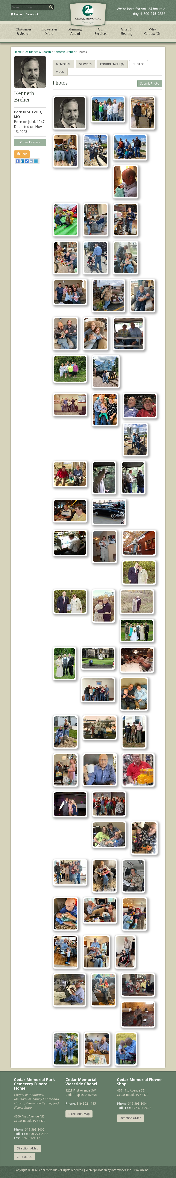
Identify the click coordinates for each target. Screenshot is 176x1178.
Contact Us (24, 1157)
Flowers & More (49, 31)
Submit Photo (149, 83)
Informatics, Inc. (121, 1170)
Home (18, 14)
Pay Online (141, 1170)
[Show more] (36, 161)
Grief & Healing (127, 31)
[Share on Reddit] (32, 161)
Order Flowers (30, 142)
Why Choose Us (152, 31)
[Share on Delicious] (27, 161)
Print (23, 154)
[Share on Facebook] (18, 161)
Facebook (32, 14)
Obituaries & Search (24, 31)
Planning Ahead (75, 31)
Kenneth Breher (64, 52)
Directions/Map (27, 1148)
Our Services (100, 31)
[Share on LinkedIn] (23, 161)
